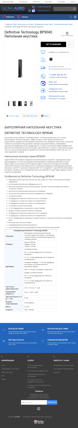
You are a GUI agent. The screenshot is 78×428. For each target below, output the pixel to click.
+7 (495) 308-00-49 (43, 7)
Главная (9, 24)
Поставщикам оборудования (64, 369)
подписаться (52, 402)
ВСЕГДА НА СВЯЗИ (16, 329)
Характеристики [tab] (31, 116)
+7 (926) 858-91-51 (43, 10)
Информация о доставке (10, 369)
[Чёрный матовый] (51, 59)
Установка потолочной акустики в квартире (39, 386)
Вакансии (57, 372)
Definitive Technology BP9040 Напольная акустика (24, 26)
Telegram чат (55, 89)
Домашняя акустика (44, 24)
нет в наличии (53, 44)
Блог (3, 376)
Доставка (48, 2)
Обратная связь (8, 2)
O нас (3, 365)
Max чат (53, 81)
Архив (4, 379)
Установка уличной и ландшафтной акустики (36, 381)
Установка (61, 2)
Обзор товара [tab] (14, 116)
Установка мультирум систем (38, 371)
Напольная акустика (63, 24)
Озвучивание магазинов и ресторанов (37, 375)
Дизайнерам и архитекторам (63, 365)
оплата (72, 2)
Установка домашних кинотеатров (35, 366)
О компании (23, 2)
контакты (36, 2)
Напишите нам (57, 96)
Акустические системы (23, 24)
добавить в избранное (59, 52)
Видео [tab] (46, 116)
